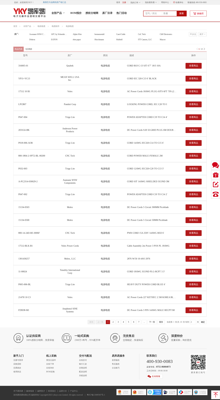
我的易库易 (150, 2)
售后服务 (116, 364)
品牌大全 (63, 391)
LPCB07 (22, 104)
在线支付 (83, 360)
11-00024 (22, 271)
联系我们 (52, 391)
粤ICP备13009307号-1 (96, 395)
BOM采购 (50, 372)
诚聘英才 (41, 391)
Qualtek (69, 65)
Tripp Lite (70, 117)
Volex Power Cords (70, 246)
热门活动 (121, 13)
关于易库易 (18, 391)
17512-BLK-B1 (25, 246)
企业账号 (116, 368)
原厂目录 (107, 13)
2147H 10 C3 (24, 297)
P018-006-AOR (25, 143)
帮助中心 (165, 2)
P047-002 (22, 194)
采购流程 (17, 364)
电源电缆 (70, 26)
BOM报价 (76, 13)
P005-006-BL (24, 284)
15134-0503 (23, 207)
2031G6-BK (23, 130)
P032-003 (22, 168)
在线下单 (50, 364)
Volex (69, 91)
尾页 (161, 322)
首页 (15, 26)
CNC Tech (70, 156)
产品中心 (74, 391)
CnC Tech (142, 34)
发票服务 (116, 360)
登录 (118, 2)
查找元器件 (51, 360)
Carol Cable (120, 34)
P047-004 (22, 117)
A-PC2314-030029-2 (28, 181)
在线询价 (50, 368)
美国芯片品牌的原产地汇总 (52, 2)
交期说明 (83, 368)
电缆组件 (55, 26)
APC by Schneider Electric (61, 34)
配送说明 (83, 372)
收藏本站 (179, 2)
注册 (124, 2)
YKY (30, 2)
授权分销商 (92, 13)
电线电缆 (41, 26)
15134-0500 (23, 220)
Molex (70, 207)
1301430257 (24, 258)
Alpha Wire (77, 34)
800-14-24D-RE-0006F (29, 233)
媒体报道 (30, 391)
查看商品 (193, 65)
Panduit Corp (70, 104)
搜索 (181, 13)
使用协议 (17, 372)
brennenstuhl (99, 34)
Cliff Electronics (166, 34)
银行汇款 (83, 364)
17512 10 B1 (24, 91)
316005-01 (23, 65)
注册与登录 (18, 360)
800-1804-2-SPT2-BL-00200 (31, 156)
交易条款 (17, 368)
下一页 (152, 322)
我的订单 (134, 2)
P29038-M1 (23, 310)
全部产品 (57, 13)
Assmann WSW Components (39, 34)
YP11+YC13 (24, 78)
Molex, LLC (70, 258)
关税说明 (83, 375)
